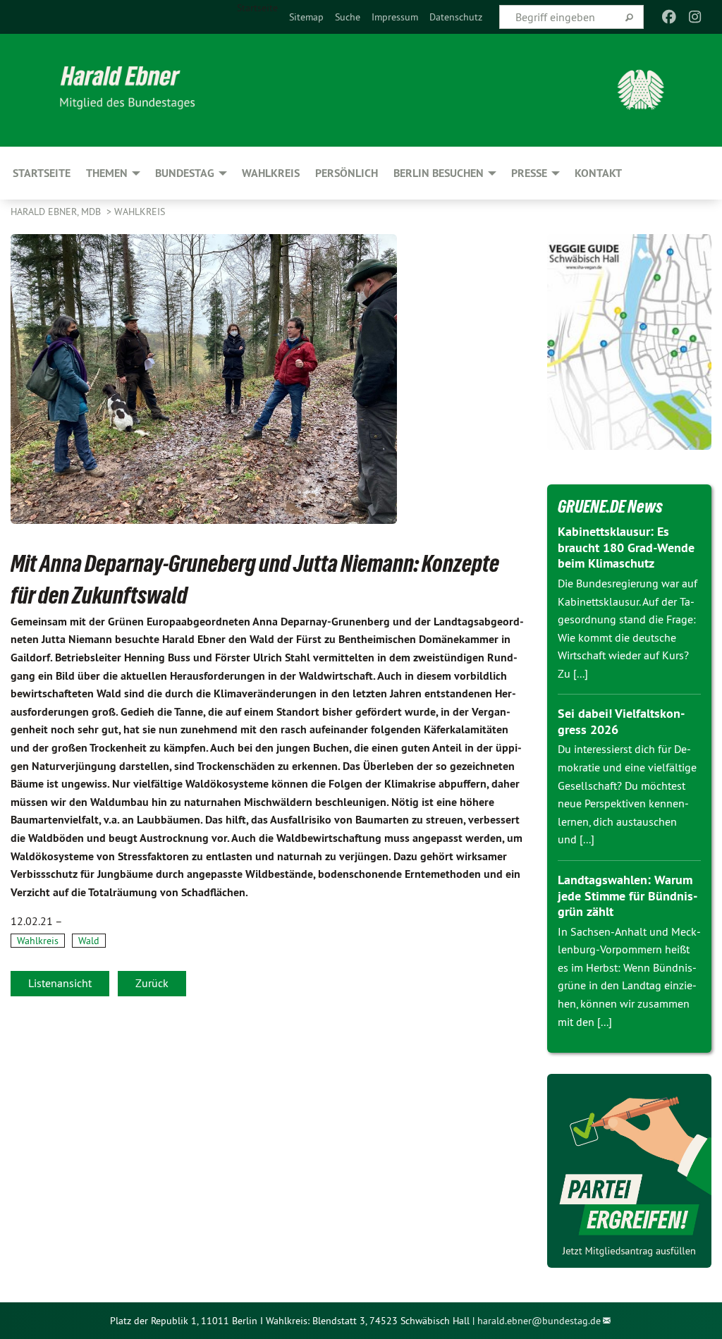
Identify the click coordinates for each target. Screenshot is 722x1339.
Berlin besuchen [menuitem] (438, 173)
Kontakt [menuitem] (598, 173)
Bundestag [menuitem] (184, 173)
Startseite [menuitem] (257, 7)
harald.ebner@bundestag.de (539, 1320)
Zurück (152, 983)
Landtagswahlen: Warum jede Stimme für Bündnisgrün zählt (627, 895)
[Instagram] (695, 17)
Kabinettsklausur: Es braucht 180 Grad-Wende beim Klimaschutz (626, 547)
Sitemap (306, 17)
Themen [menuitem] (107, 173)
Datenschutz (455, 17)
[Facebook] (669, 17)
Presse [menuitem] (529, 173)
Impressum (395, 17)
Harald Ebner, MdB (57, 211)
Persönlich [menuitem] (346, 173)
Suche (347, 17)
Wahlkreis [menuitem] (271, 173)
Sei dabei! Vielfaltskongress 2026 (621, 721)
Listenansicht (60, 983)
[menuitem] (306, 17)
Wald (88, 940)
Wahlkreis (139, 211)
